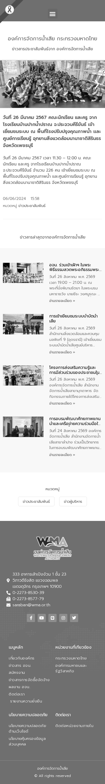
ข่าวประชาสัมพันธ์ (32, 205)
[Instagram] (63, 618)
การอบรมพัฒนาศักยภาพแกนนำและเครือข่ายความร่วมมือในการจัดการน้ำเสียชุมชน (75, 421)
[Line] (52, 618)
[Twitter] (74, 618)
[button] (52, 13)
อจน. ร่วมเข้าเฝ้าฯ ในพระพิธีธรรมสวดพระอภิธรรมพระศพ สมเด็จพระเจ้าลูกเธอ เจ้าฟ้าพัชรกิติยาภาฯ (74, 268)
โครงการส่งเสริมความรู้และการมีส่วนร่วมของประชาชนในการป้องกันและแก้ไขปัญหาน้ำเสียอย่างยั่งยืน (74, 370)
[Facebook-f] (31, 618)
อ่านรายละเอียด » (62, 300)
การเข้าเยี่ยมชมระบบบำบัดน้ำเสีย (73, 319)
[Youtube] (42, 618)
